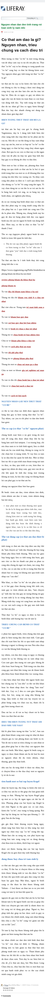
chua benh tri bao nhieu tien (26, 335)
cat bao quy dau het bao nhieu (22, 323)
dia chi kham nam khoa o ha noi (23, 291)
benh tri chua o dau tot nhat (24, 329)
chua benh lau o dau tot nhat (30, 380)
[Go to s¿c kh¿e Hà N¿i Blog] (12, 9)
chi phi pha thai (15, 352)
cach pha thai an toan (21, 346)
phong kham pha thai (23, 358)
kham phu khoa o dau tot (23, 340)
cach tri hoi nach (18, 395)
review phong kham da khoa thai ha (18, 280)
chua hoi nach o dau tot (22, 386)
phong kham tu (9, 285)
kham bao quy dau (19, 317)
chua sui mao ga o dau (27, 364)
